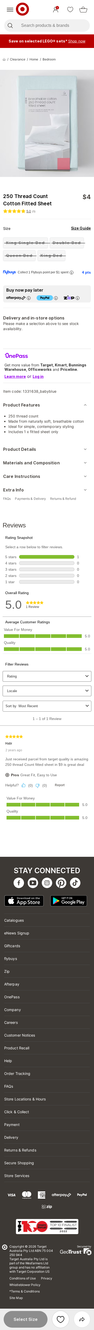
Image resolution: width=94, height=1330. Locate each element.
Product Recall (16, 1048)
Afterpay (11, 984)
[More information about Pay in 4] (55, 297)
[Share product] (82, 1319)
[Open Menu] (10, 9)
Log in (38, 376)
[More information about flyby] (71, 272)
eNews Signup (16, 933)
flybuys (10, 958)
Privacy (46, 1278)
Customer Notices (19, 1035)
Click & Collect (16, 1112)
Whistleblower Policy (24, 1285)
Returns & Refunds (20, 1150)
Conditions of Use (22, 1278)
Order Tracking (17, 1073)
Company (12, 1009)
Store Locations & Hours (25, 1099)
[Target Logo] (22, 10)
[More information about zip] (77, 297)
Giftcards (12, 946)
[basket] (83, 9)
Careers (11, 1022)
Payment (12, 1124)
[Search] (10, 25)
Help (8, 1060)
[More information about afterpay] (28, 297)
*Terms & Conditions (24, 1291)
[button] (26, 1319)
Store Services (16, 1175)
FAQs (8, 1086)
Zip (7, 971)
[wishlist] (70, 9)
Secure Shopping (19, 1163)
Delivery (11, 1137)
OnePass (12, 997)
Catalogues (14, 920)
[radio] (25, 242)
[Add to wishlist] (60, 1319)
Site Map (16, 1298)
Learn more (15, 376)
